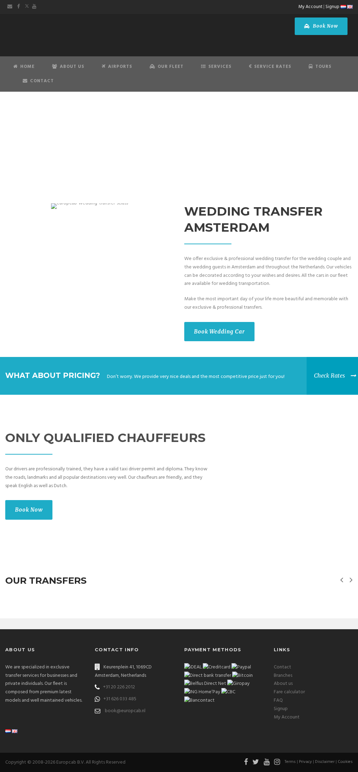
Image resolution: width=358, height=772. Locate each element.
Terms (290, 761)
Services (219, 66)
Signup (332, 6)
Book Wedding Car (219, 331)
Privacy (305, 761)
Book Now (325, 26)
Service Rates (272, 66)
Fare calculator (289, 692)
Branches (283, 676)
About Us (72, 66)
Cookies (345, 761)
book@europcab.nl (125, 711)
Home (27, 66)
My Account (310, 6)
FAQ (278, 700)
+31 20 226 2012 (119, 687)
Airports (120, 66)
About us (283, 684)
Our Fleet (171, 66)
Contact (42, 81)
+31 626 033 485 (119, 699)
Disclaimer (325, 761)
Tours (323, 66)
